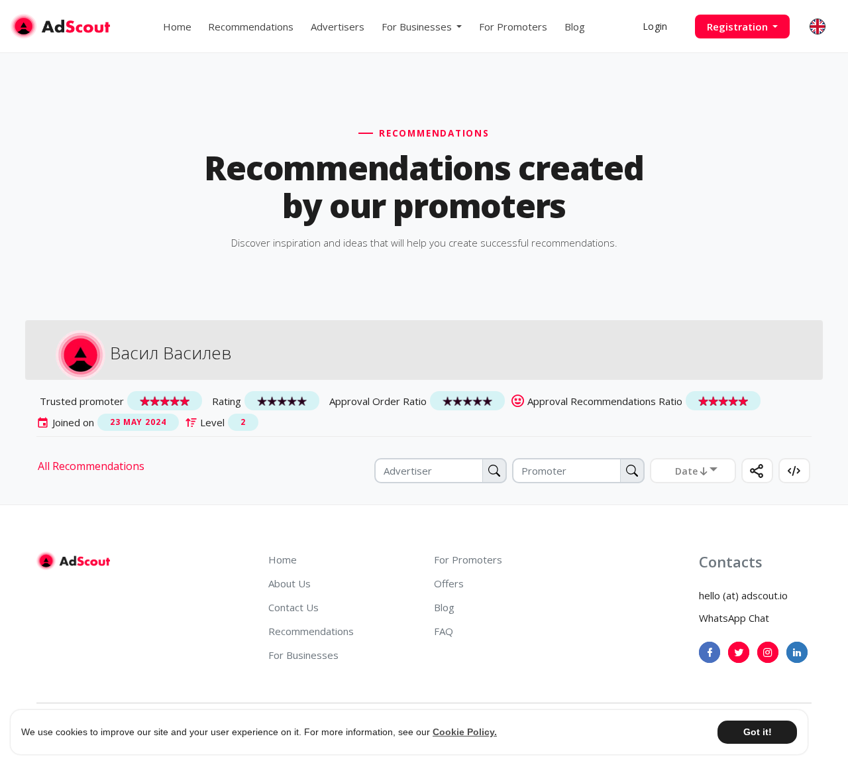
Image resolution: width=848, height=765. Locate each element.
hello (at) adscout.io (743, 595)
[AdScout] (73, 561)
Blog (574, 26)
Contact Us (293, 607)
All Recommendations (91, 466)
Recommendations (250, 26)
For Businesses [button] (418, 26)
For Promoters (513, 26)
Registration (738, 26)
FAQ (443, 631)
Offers (449, 583)
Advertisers (337, 26)
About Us (289, 583)
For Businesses (303, 655)
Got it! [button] (757, 732)
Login (655, 26)
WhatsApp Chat (734, 617)
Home (177, 26)
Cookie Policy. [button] (465, 732)
